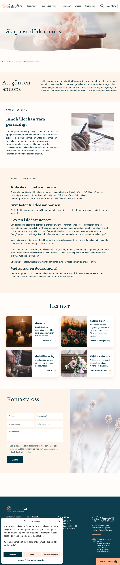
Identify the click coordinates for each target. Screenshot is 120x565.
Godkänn (12, 554)
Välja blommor (97, 320)
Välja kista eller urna (100, 356)
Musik (49, 370)
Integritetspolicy (38, 560)
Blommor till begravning (101, 341)
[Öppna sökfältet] (102, 6)
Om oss (78, 6)
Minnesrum (67, 6)
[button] (59, 521)
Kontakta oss (90, 6)
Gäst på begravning (49, 6)
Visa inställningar (51, 554)
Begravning (31, 6)
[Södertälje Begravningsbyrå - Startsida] (18, 509)
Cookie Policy (24, 560)
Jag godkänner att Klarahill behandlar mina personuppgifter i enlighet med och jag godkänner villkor (34, 449)
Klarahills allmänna (18, 452)
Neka (32, 554)
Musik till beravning (44, 356)
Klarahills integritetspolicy (32, 449)
